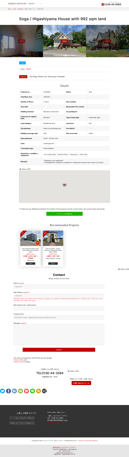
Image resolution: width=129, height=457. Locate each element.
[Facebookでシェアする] (8, 391)
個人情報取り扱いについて (57, 422)
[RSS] (38, 391)
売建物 (31, 418)
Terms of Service (20, 362)
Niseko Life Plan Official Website (87, 440)
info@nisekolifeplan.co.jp (66, 452)
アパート (14, 418)
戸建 (22, 423)
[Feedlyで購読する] (20, 391)
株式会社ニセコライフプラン (64, 447)
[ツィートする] (2, 391)
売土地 (23, 418)
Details (30, 263)
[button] (64, 185)
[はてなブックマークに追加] (14, 391)
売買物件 (14, 423)
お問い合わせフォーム (81, 383)
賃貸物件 (30, 423)
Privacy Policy (19, 360)
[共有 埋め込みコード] (44, 391)
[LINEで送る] (32, 391)
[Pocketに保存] (26, 391)
